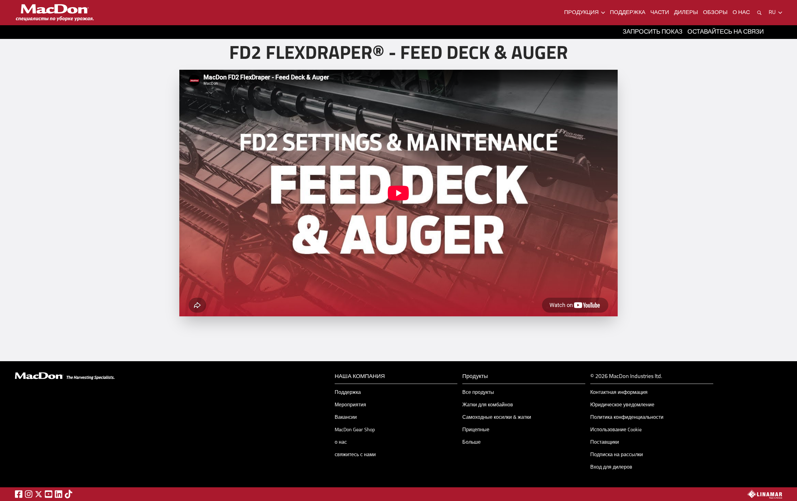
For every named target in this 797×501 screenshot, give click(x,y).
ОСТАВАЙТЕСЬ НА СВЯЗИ (725, 32)
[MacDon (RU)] (55, 12)
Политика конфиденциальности (626, 417)
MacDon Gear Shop (355, 430)
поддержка (627, 13)
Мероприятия (350, 405)
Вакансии (346, 417)
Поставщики (604, 442)
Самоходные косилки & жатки (496, 417)
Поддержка (348, 392)
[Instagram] (28, 494)
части (659, 13)
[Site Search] (759, 12)
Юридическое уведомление (622, 405)
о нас (741, 13)
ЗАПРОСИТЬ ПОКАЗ (652, 32)
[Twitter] (38, 494)
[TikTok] (68, 494)
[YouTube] (48, 494)
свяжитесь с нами (355, 454)
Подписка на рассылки (616, 454)
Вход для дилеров (611, 467)
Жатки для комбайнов (487, 405)
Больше (471, 442)
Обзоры (715, 13)
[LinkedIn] (58, 494)
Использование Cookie (616, 430)
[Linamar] (764, 494)
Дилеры (686, 13)
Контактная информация (619, 392)
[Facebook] (18, 494)
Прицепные (475, 430)
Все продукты (478, 392)
